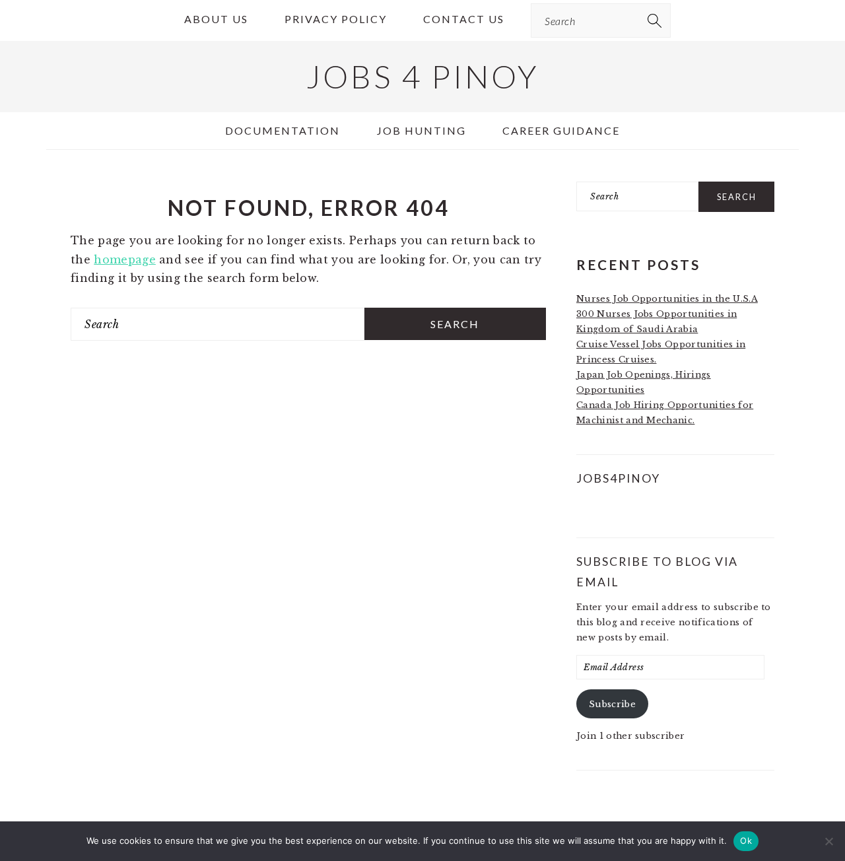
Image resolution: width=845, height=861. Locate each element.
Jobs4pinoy (618, 478)
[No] (828, 841)
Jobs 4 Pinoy (422, 76)
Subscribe (612, 704)
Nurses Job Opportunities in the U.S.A (667, 299)
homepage (125, 259)
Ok (746, 840)
